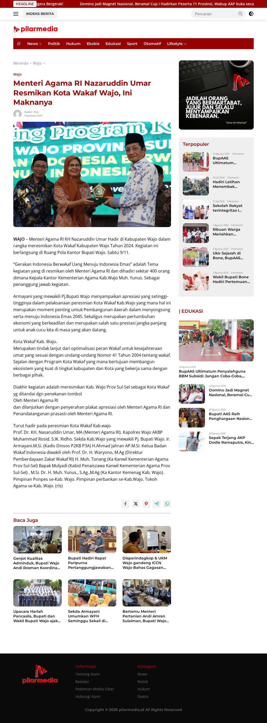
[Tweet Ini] (136, 504)
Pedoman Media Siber (94, 688)
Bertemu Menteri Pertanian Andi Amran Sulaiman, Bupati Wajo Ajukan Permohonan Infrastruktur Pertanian (145, 616)
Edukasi (113, 43)
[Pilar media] (35, 28)
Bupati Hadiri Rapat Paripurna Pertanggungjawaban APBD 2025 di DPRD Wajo (89, 563)
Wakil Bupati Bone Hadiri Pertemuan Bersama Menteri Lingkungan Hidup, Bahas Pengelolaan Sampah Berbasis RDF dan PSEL (231, 279)
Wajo (17, 74)
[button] (240, 13)
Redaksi (28, 112)
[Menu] (16, 13)
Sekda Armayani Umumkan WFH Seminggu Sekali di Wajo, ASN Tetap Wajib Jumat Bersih (89, 616)
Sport (132, 43)
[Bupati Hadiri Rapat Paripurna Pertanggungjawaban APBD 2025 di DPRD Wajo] (92, 539)
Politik (54, 43)
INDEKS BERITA (40, 13)
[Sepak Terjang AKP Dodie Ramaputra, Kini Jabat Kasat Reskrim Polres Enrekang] (192, 441)
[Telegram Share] (157, 504)
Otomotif (152, 43)
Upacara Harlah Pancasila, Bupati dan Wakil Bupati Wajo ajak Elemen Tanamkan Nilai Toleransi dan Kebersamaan (36, 616)
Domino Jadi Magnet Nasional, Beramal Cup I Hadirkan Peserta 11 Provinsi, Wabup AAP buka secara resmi (144, 4)
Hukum (73, 43)
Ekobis (93, 43)
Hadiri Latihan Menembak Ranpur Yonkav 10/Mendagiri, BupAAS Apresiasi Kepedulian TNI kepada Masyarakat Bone (230, 184)
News (32, 43)
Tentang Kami (87, 674)
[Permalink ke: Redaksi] (17, 113)
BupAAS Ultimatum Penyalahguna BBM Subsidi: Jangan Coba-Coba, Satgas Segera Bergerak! (229, 160)
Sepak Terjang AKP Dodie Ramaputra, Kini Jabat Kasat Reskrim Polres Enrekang (230, 440)
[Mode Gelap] (251, 13)
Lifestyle (175, 43)
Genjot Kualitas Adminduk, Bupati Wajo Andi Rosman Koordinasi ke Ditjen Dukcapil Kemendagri (36, 563)
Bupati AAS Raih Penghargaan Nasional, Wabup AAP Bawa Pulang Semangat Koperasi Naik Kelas (231, 416)
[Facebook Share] (125, 504)
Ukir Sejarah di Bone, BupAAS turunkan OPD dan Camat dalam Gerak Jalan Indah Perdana (231, 255)
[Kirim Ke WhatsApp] (167, 504)
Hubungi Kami (87, 696)
